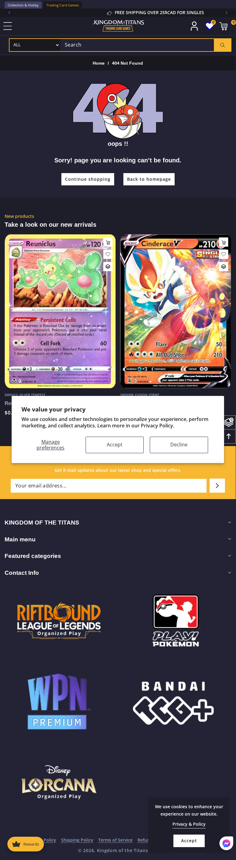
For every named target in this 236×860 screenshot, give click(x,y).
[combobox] (145, 45)
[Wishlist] (108, 254)
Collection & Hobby (23, 5)
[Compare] (108, 266)
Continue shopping (87, 179)
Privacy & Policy (189, 824)
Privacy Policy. (157, 425)
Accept (114, 444)
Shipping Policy (77, 840)
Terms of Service (115, 840)
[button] (226, 12)
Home (99, 63)
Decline (179, 444)
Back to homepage (149, 179)
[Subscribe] (217, 486)
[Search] (222, 45)
